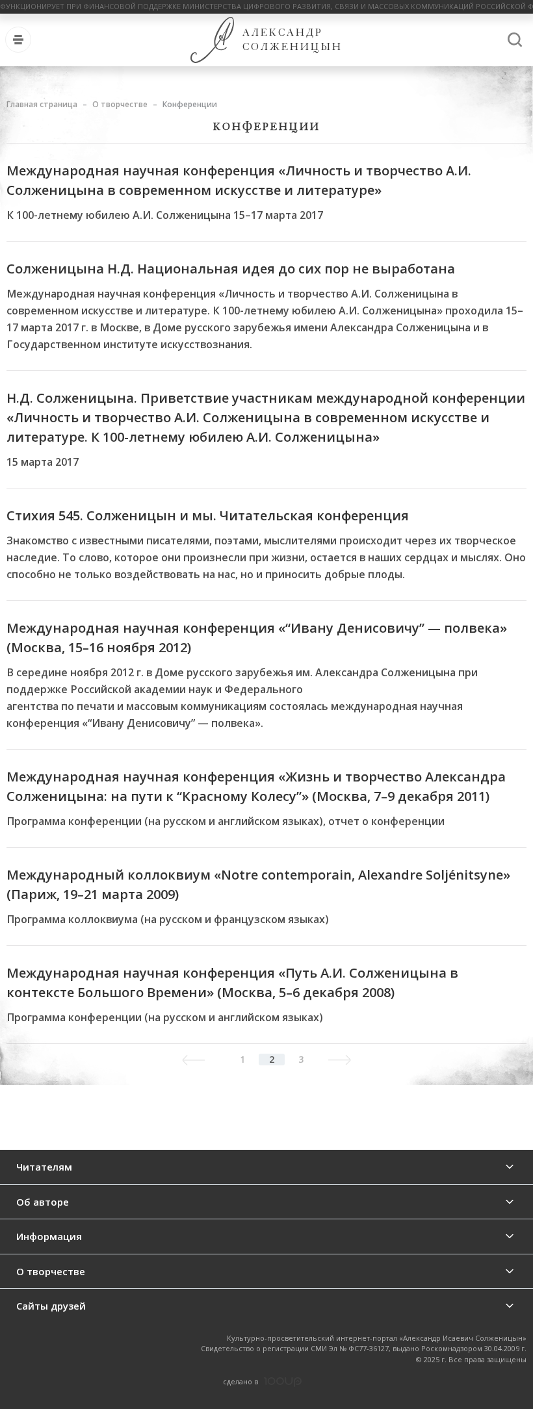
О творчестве (120, 104)
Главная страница (41, 104)
